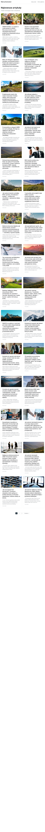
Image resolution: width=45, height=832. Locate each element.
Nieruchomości (6, 2)
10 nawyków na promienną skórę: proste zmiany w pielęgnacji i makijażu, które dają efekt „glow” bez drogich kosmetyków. (33, 360)
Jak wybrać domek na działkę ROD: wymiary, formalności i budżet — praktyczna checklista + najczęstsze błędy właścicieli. (11, 196)
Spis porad (33, 1)
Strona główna (41, 1)
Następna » (26, 513)
